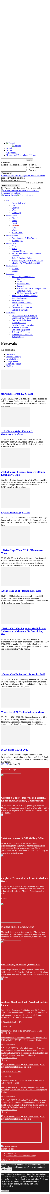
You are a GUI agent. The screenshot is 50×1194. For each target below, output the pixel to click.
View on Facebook (9, 1057)
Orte (7, 200)
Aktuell (15, 218)
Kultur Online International (23, 276)
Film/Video (22, 279)
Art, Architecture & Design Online (26, 253)
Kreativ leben (10, 312)
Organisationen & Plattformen (24, 238)
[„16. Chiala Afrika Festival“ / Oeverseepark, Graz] (15, 426)
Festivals (15, 225)
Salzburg (15, 208)
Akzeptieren (6, 1170)
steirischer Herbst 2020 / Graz (17, 393)
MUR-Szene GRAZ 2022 (14, 749)
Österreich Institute (20, 310)
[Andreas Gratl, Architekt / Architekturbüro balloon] (11, 997)
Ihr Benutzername (33, 167)
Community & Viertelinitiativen (25, 318)
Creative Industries (12, 235)
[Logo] (9, 195)
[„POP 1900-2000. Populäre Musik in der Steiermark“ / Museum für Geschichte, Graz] (15, 623)
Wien (14, 210)
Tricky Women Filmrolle (22, 303)
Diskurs (15, 271)
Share (4, 1060)
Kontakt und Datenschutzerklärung (21, 155)
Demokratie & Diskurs (21, 320)
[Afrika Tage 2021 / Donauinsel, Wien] (15, 586)
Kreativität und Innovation (23, 325)
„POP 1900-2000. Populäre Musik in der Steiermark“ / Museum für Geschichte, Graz (23, 631)
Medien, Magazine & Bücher (29, 293)
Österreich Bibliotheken (22, 307)
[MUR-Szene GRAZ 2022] (15, 744)
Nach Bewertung (13, 364)
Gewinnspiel (11, 153)
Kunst (14, 223)
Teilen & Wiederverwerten (23, 332)
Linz (14, 205)
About (9, 148)
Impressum (11, 1153)
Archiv (9, 150)
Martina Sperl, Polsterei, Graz (17, 926)
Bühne (14, 220)
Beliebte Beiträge (13, 357)
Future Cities (17, 232)
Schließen (5, 1191)
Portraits (15, 268)
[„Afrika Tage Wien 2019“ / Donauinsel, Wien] (15, 545)
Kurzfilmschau (18, 300)
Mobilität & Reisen (20, 327)
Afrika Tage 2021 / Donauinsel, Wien (21, 590)
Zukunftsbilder (18, 337)
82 (7, 764)
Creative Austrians (11, 265)
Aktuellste (10, 354)
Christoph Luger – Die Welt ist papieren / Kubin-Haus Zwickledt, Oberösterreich (23, 799)
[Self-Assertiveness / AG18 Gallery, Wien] (11, 833)
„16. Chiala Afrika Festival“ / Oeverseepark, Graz (17, 433)
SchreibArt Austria (19, 298)
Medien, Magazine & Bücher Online (27, 260)
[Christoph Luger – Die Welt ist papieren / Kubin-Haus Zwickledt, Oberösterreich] (11, 792)
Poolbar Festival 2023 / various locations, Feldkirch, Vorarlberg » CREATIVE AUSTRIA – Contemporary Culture (24, 1089)
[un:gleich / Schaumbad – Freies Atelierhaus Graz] (11, 873)
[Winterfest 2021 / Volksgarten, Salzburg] (15, 707)
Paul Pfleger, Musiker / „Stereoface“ (20, 964)
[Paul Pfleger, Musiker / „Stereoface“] (11, 959)
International (10, 274)
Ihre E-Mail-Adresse (34, 183)
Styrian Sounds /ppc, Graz (15, 512)
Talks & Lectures (24, 291)
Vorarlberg (16, 212)
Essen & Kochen (19, 322)
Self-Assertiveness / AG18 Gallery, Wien (22, 838)
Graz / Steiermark (19, 203)
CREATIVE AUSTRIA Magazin (26, 263)
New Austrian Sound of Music (24, 295)
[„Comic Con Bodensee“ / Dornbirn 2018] (15, 669)
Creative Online (11, 243)
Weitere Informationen (36, 1167)
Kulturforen (17, 305)
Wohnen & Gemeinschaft (22, 334)
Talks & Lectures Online (22, 258)
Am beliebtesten (13, 359)
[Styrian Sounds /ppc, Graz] (15, 507)
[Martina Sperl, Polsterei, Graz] (11, 922)
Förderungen (17, 240)
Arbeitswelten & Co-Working (24, 315)
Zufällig (9, 366)
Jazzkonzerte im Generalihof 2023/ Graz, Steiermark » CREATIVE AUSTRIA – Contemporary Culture (24, 1039)
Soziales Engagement (21, 330)
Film (14, 228)
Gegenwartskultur (11, 215)
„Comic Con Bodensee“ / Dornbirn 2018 (23, 674)
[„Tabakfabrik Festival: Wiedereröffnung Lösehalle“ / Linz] (15, 467)
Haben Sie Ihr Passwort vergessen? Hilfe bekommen (23, 175)
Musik (14, 230)
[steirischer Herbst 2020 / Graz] (15, 388)
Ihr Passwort (31, 170)
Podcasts (15, 256)
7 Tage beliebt (12, 361)
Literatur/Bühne (18, 251)
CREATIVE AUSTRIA (11, 1022)
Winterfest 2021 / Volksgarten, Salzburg (23, 712)
